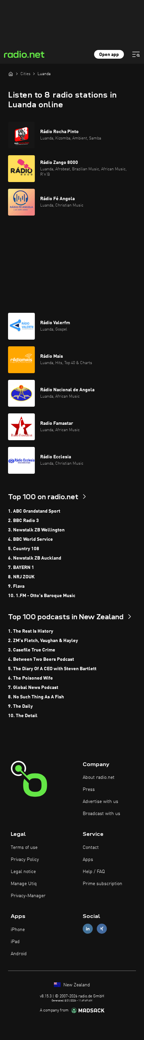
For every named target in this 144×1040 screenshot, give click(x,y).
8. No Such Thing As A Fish (36, 697)
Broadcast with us (101, 813)
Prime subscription (102, 883)
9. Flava (16, 586)
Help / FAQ (94, 871)
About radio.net (99, 777)
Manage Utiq (24, 883)
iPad (15, 941)
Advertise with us (100, 801)
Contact (91, 847)
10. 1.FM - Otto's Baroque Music (41, 595)
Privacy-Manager (28, 895)
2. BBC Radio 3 (23, 520)
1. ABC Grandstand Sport (34, 511)
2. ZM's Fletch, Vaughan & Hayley (43, 640)
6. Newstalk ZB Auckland (34, 558)
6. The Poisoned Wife (30, 678)
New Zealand (76, 985)
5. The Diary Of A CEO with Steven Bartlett (52, 669)
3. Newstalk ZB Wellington (36, 530)
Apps (88, 859)
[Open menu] (136, 54)
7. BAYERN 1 (21, 567)
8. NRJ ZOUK (21, 577)
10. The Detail (23, 715)
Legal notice (23, 871)
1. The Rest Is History (30, 631)
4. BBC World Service (30, 539)
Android (19, 953)
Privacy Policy (25, 859)
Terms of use (24, 847)
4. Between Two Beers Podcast (41, 659)
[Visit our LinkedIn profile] (87, 928)
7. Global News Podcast (33, 687)
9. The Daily (20, 706)
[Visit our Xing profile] (101, 928)
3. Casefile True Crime (31, 650)
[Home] (10, 73)
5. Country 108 (23, 548)
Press (89, 789)
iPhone (18, 929)
